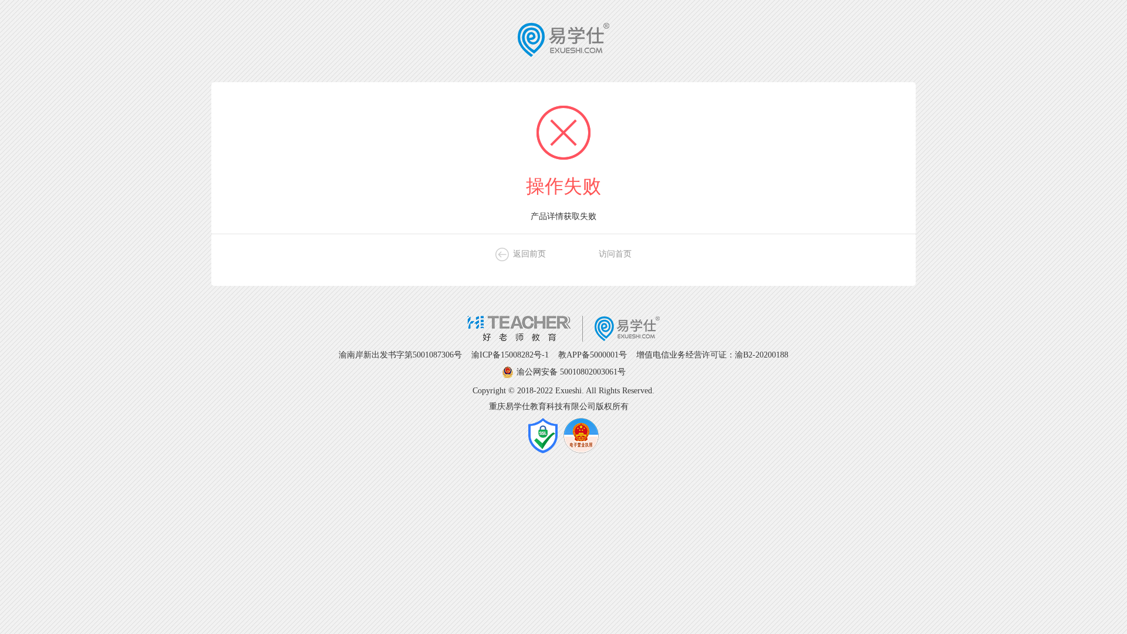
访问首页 (615, 253)
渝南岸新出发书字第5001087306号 (400, 354)
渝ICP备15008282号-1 (510, 354)
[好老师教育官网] (563, 339)
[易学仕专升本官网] (563, 54)
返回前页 (529, 253)
